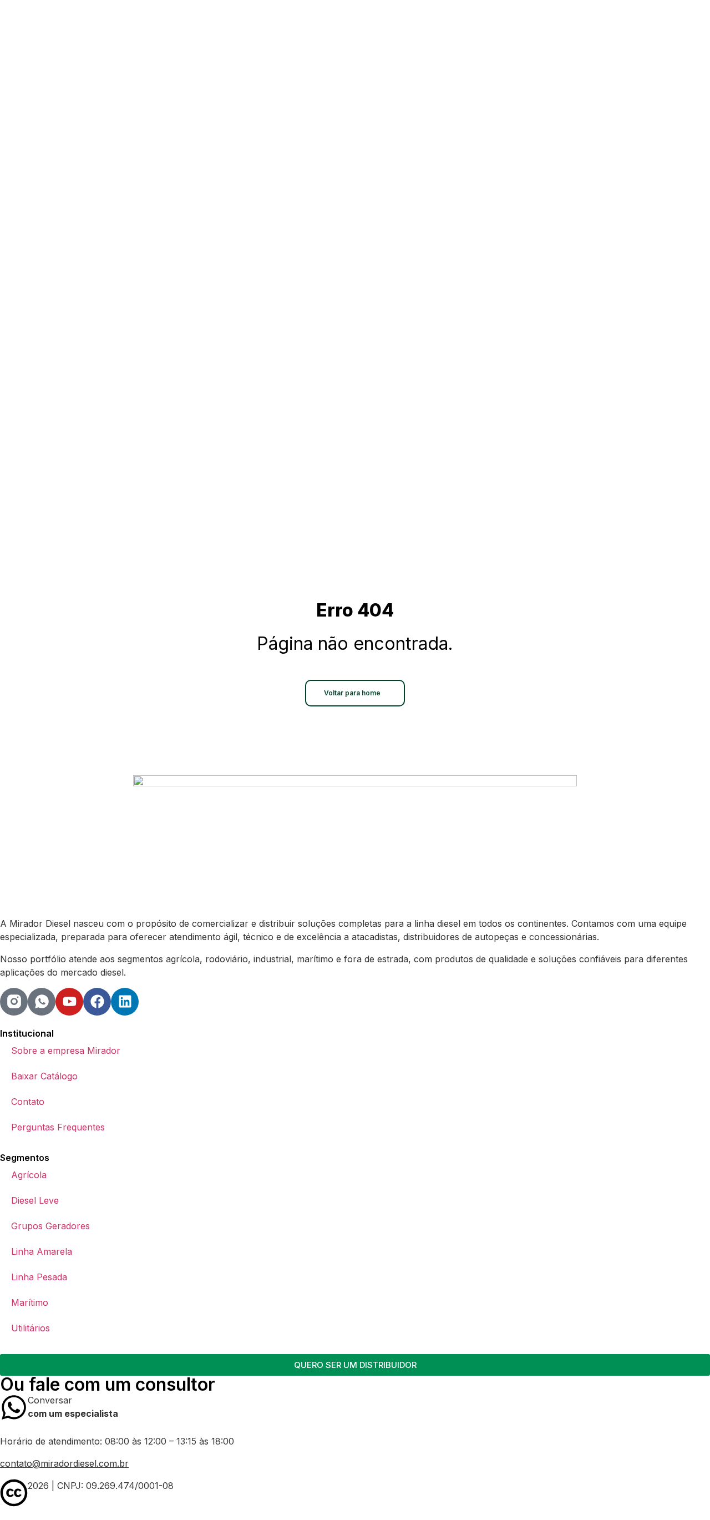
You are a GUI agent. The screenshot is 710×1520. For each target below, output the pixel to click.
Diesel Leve (35, 1200)
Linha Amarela (41, 1251)
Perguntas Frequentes (58, 1127)
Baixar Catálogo (44, 1076)
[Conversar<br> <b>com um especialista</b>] (14, 1407)
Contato (27, 1101)
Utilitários (30, 1328)
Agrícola (29, 1174)
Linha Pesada (39, 1276)
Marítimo (29, 1302)
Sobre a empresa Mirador (65, 1050)
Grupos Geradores (50, 1225)
